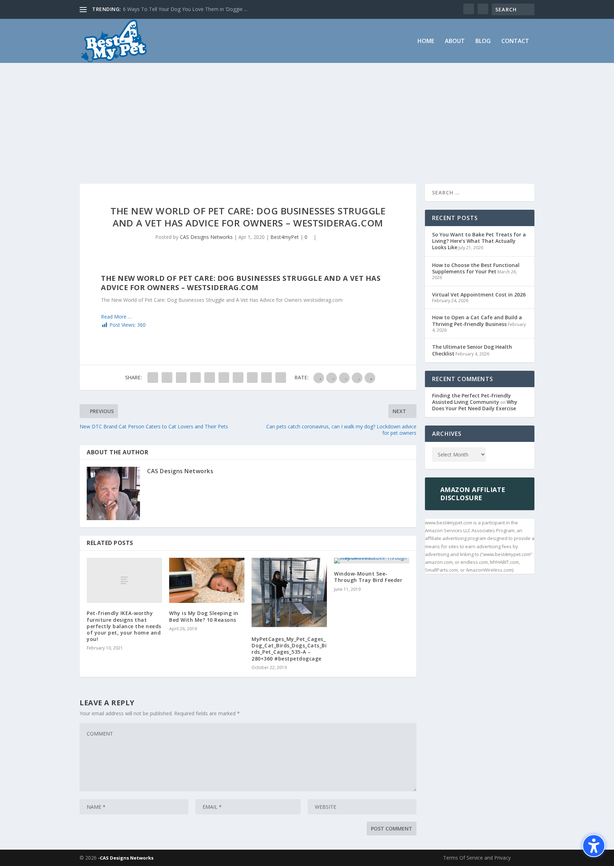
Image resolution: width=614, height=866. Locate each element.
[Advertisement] (307, 116)
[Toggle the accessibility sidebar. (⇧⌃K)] (593, 845)
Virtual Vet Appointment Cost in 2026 (479, 294)
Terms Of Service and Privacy (477, 857)
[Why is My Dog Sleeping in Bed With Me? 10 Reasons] (206, 580)
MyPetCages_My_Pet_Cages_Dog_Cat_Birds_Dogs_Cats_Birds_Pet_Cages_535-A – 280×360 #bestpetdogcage (289, 649)
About (455, 41)
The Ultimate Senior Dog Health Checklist (472, 350)
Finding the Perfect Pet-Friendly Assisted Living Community (471, 398)
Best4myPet (284, 237)
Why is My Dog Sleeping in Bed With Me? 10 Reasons (203, 616)
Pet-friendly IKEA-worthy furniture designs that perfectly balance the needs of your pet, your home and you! (124, 626)
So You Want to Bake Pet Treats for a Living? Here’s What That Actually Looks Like (479, 241)
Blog (483, 41)
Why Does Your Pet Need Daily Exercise (474, 405)
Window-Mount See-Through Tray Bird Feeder (368, 576)
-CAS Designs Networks (126, 858)
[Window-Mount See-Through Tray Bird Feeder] (371, 560)
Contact (515, 41)
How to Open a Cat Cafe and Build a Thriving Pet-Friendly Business (477, 320)
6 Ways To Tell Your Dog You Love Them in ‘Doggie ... (185, 9)
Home (426, 41)
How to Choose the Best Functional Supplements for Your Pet (475, 268)
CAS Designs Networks (206, 237)
